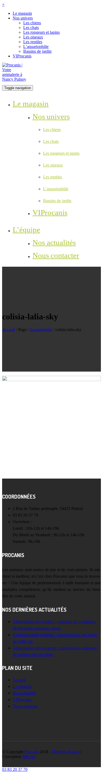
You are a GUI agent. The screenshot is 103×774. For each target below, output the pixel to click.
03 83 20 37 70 (14, 769)
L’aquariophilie (36, 46)
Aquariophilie (40, 329)
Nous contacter (55, 255)
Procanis (31, 751)
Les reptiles (32, 42)
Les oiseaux (33, 37)
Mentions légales (65, 751)
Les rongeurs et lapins (41, 32)
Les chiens (32, 23)
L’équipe (26, 229)
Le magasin (22, 13)
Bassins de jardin (37, 51)
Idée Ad (29, 756)
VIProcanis (22, 56)
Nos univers (23, 18)
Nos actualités (54, 242)
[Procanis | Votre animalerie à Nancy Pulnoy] (15, 72)
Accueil (8, 329)
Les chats (31, 27)
